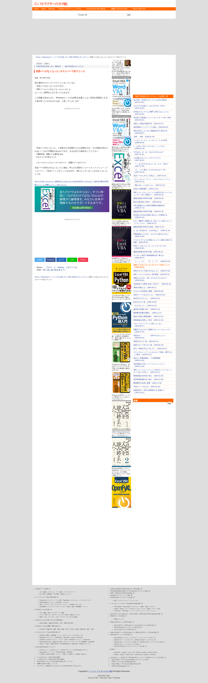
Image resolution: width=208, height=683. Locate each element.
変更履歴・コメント (82, 606)
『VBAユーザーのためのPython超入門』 (123, 662)
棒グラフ (47, 614)
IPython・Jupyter (119, 654)
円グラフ (54, 614)
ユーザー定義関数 (81, 641)
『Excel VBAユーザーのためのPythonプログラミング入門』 (129, 659)
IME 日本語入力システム (78, 57)
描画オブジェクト (66, 594)
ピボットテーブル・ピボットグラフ (54, 617)
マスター (152, 606)
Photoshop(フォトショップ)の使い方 (141, 657)
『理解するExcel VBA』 (119, 9)
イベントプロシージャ (64, 635)
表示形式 (69, 652)
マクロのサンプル (78, 635)
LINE (72, 260)
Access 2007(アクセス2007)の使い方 (125, 629)
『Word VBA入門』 (139, 9)
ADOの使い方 (137, 589)
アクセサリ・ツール (136, 637)
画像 (148, 608)
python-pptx (138, 654)
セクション (74, 600)
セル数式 (70, 654)
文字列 (72, 629)
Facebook (50, 260)
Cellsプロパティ (44, 650)
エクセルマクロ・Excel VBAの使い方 (48, 632)
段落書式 (49, 594)
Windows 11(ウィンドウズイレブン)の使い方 (127, 644)
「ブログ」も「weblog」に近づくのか (60, 267)
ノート (132, 610)
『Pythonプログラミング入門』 (69, 9)
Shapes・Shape (44, 643)
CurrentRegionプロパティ (80, 650)
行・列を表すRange (59, 652)
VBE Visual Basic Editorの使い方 (121, 589)
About (43, 9)
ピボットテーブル (69, 641)
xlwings (124, 652)
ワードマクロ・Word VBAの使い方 (47, 597)
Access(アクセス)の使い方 (119, 614)
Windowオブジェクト (76, 604)
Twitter (39, 260)
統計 (92, 629)
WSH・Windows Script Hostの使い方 (122, 593)
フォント (65, 604)
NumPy (138, 652)
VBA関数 (53, 635)
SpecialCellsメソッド (45, 652)
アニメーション (151, 610)
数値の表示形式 (53, 623)
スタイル (66, 602)
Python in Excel (152, 652)
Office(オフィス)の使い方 (118, 616)
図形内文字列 (55, 643)
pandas (144, 652)
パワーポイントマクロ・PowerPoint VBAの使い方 (126, 603)
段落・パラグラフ (44, 604)
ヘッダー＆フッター (85, 600)
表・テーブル (61, 606)
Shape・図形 (70, 606)
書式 (115, 600)
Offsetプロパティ (66, 650)
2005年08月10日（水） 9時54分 (48, 66)
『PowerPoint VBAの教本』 (96, 9)
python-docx (129, 654)
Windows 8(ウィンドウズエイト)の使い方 (126, 642)
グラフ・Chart (63, 639)
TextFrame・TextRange (121, 610)
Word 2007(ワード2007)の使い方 (124, 625)
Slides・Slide (144, 606)
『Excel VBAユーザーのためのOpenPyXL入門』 (126, 664)
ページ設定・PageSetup (62, 600)
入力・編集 (42, 592)
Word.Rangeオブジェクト (47, 602)
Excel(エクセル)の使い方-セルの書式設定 (49, 620)
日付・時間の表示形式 (66, 623)
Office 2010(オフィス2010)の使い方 (122, 632)
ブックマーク (51, 606)
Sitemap (51, 9)
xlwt (133, 652)
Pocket (83, 260)
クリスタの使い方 (160, 657)
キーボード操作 (63, 614)
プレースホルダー (130, 608)
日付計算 (42, 629)
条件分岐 (42, 635)
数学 (88, 629)
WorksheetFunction (45, 641)
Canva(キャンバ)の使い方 (118, 657)
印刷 (43, 594)
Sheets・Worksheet (77, 637)
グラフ (41, 614)
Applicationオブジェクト (46, 637)
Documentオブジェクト (46, 600)
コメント (58, 654)
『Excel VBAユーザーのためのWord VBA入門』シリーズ (54, 661)
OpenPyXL (117, 652)
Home (36, 9)
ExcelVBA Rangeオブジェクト (46, 647)
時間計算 (49, 629)
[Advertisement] (104, 37)
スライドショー (140, 610)
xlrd (129, 652)
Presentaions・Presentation (122, 606)
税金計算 (82, 629)
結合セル (84, 654)
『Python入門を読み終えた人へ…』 (122, 666)
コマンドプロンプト (150, 637)
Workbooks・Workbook (62, 637)
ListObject (42, 639)
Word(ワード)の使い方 (43, 589)
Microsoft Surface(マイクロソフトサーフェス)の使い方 (130, 646)
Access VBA (133, 614)
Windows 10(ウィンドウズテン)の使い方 (152, 642)
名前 (49, 612)
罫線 (64, 654)
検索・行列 (65, 629)
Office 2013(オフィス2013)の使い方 (147, 632)
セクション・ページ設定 (55, 592)
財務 (77, 629)
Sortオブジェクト (52, 639)
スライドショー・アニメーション (128, 600)
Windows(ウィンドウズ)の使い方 (54, 57)
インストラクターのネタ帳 (50, 3)
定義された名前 (57, 641)
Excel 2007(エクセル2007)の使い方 (145, 625)
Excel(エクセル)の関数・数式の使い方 (48, 626)
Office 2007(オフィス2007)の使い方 (122, 622)
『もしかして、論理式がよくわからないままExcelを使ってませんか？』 (59, 666)
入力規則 (42, 654)
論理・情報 (56, 629)
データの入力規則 (72, 617)
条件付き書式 (43, 623)
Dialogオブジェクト (85, 643)
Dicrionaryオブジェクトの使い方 (139, 591)
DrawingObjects (65, 643)
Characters (87, 639)
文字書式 (56, 594)
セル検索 (77, 654)
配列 (47, 635)
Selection (59, 602)
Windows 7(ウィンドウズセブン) (123, 640)
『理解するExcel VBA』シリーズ (46, 663)
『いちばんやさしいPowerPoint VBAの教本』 (50, 659)
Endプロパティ (55, 650)
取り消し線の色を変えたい (54, 270)
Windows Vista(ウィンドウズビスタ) (145, 640)
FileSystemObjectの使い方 (119, 591)
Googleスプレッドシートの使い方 (121, 595)
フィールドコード (69, 592)
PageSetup (74, 643)
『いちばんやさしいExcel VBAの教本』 (49, 657)
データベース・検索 (58, 612)
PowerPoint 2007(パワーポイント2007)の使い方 (128, 627)
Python (112, 649)
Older (46, 64)
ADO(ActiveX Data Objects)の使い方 (151, 614)
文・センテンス (56, 604)
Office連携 (42, 606)
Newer (39, 64)
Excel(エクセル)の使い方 (44, 609)
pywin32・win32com (150, 654)
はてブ (61, 260)
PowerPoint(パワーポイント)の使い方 (122, 597)
